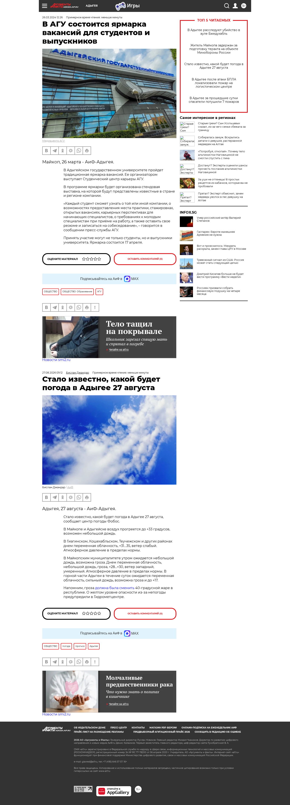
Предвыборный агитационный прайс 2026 (161, 732)
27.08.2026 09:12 (52, 372)
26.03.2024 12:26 (52, 17)
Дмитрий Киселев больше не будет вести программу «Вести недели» (220, 275)
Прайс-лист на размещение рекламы (99, 732)
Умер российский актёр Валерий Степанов (219, 219)
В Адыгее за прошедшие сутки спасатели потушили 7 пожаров (214, 100)
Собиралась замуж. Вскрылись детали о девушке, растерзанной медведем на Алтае (220, 141)
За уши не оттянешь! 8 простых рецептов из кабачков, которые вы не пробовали (223, 183)
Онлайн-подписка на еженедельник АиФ (209, 727)
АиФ (70, 487)
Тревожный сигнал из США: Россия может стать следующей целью (220, 261)
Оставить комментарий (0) (145, 259)
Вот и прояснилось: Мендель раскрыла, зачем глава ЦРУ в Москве (221, 247)
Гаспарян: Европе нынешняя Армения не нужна (216, 233)
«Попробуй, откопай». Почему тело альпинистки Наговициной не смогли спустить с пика (221, 155)
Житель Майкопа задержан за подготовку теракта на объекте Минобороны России (213, 49)
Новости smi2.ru (56, 360)
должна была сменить (114, 588)
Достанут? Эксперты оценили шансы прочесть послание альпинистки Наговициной (222, 169)
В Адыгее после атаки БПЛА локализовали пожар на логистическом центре (214, 83)
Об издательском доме (90, 727)
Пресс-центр (118, 727)
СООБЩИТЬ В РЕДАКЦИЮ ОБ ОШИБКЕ (218, 732)
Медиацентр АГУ (53, 140)
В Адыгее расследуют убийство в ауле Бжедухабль (213, 32)
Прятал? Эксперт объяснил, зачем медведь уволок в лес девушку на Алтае (220, 197)
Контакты (138, 727)
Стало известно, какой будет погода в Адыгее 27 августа (214, 66)
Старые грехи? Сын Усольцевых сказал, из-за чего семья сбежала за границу (222, 127)
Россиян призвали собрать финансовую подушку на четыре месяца (218, 291)
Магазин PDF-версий (163, 727)
